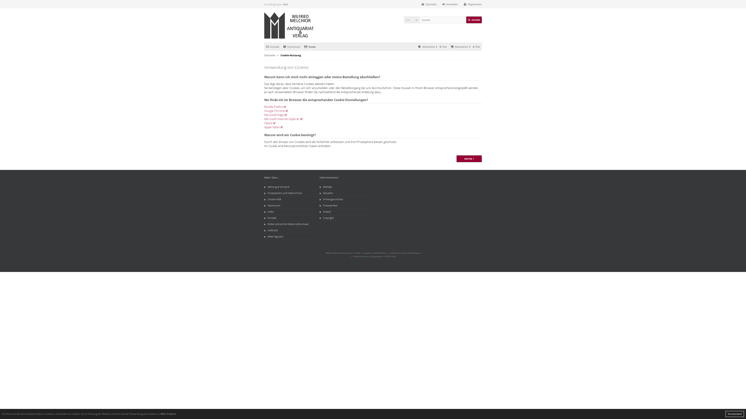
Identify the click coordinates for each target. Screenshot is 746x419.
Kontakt (274, 46)
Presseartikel (330, 205)
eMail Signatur (276, 236)
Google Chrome (274, 111)
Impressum (293, 46)
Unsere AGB (274, 199)
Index (271, 211)
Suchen (474, 19)
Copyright (328, 218)
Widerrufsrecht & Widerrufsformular (288, 224)
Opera (268, 123)
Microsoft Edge (274, 115)
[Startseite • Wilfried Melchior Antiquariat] (290, 25)
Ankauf (327, 211)
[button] (412, 19)
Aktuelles (328, 193)
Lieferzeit (273, 230)
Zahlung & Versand (278, 187)
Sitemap (327, 187)
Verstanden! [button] (735, 414)
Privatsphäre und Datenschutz (285, 193)
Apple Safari (272, 127)
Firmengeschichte (333, 199)
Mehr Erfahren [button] (168, 414)
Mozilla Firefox (273, 107)
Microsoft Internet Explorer (282, 119)
